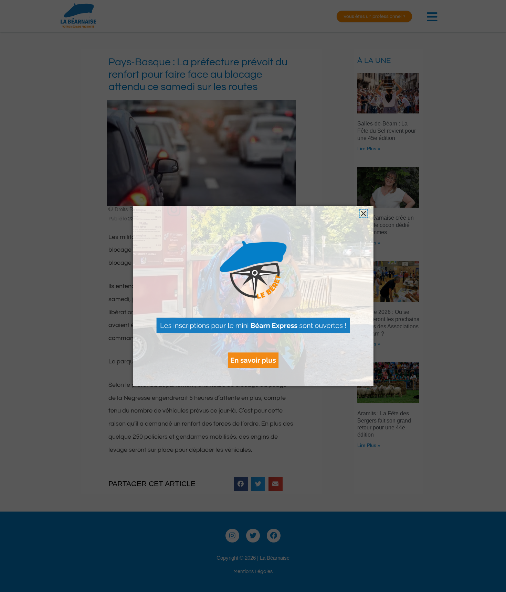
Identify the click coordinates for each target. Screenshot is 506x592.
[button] (363, 213)
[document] (253, 296)
